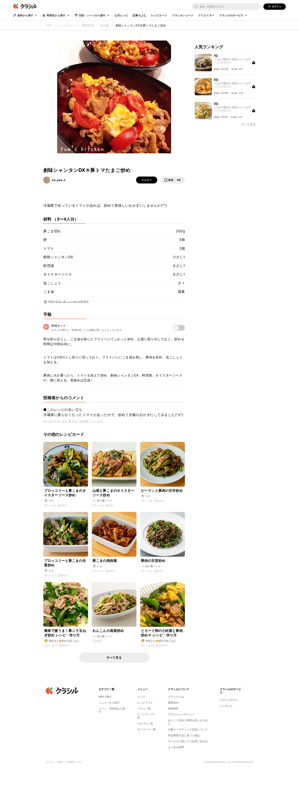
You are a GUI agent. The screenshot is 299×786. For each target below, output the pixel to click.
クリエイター (206, 15)
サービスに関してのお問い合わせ (188, 741)
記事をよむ (139, 15)
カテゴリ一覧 (145, 723)
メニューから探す (109, 702)
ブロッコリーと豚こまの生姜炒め (65, 563)
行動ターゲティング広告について (188, 729)
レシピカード (159, 15)
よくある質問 (176, 747)
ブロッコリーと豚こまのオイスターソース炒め (65, 493)
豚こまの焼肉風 (105, 561)
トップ (141, 696)
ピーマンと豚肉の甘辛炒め (162, 491)
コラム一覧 (144, 708)
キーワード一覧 (146, 729)
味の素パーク (104, 500)
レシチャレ (226, 705)
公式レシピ (121, 15)
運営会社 (173, 702)
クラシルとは (176, 696)
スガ (51, 500)
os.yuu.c (58, 180)
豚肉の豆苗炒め (153, 561)
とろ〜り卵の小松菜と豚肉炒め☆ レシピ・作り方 (162, 633)
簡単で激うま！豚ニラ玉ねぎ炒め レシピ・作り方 (65, 633)
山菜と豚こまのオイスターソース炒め (113, 493)
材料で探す (105, 696)
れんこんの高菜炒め (108, 631)
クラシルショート (182, 15)
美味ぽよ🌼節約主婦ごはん (64, 640)
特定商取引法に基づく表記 (184, 735)
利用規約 (173, 708)
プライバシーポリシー (181, 714)
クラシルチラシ (229, 699)
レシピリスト (145, 702)
